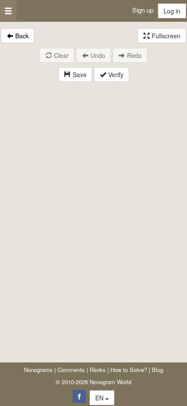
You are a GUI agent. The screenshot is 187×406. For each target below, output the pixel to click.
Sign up (143, 9)
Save (79, 74)
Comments (71, 369)
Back (21, 35)
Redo (133, 55)
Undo (97, 55)
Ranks (98, 369)
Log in (172, 11)
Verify (115, 74)
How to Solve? (128, 369)
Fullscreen (165, 35)
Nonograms (38, 369)
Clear (60, 55)
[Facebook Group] (79, 396)
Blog (157, 369)
